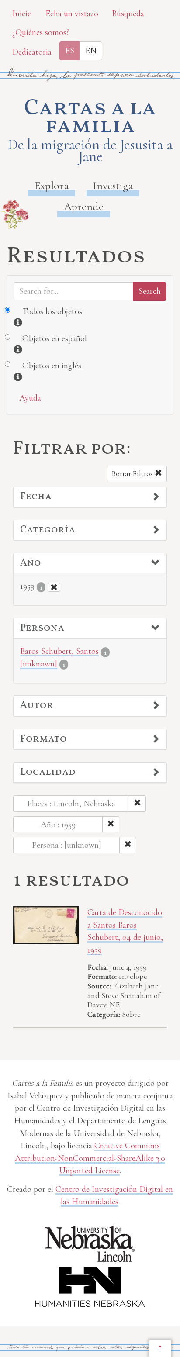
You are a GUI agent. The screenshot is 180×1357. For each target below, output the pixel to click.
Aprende (84, 206)
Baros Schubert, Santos (59, 651)
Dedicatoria (32, 52)
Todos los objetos (52, 311)
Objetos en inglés (51, 365)
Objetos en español (54, 338)
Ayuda (30, 398)
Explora (52, 185)
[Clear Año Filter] (54, 587)
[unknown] (38, 664)
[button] (90, 497)
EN (91, 50)
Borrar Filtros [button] (133, 473)
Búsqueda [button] (128, 13)
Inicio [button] (22, 13)
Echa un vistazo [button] (71, 13)
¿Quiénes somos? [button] (40, 32)
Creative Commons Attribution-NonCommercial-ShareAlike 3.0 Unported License (90, 1158)
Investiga (113, 185)
